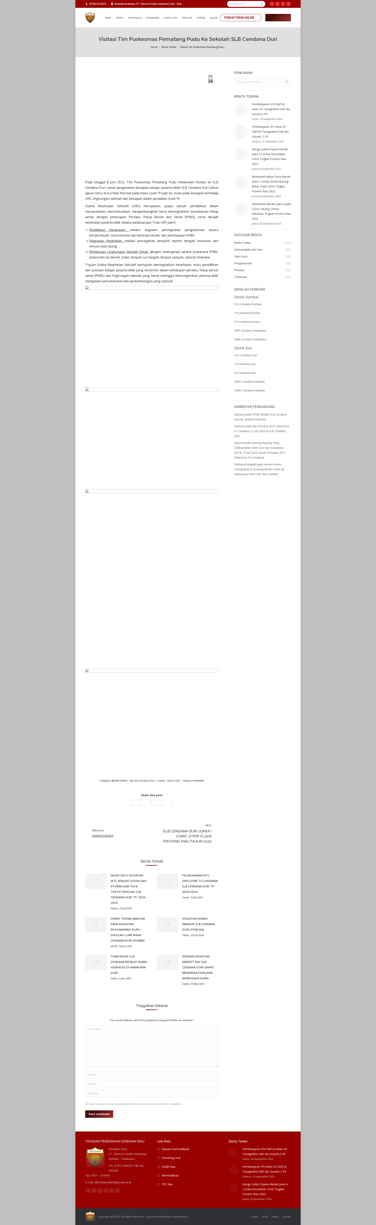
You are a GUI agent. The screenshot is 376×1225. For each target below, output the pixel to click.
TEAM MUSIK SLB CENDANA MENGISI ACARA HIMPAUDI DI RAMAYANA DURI (129, 964)
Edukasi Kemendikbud (175, 1149)
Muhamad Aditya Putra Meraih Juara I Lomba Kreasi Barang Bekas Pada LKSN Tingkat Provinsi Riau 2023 (271, 184)
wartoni (239, 443)
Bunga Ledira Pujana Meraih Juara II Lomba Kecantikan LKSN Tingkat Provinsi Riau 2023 (270, 156)
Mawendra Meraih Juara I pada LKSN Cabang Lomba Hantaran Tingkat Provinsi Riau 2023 (271, 211)
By (142, 780)
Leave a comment (193, 780)
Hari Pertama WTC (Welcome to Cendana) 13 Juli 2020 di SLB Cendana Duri (261, 431)
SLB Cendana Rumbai (248, 304)
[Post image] (96, 881)
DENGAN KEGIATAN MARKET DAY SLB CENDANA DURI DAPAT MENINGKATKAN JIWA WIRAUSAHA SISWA (198, 967)
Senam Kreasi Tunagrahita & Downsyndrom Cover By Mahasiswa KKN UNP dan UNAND (259, 469)
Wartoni (239, 414)
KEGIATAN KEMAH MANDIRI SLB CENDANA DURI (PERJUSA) (198, 924)
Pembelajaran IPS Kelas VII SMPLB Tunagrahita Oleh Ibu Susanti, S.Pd (270, 131)
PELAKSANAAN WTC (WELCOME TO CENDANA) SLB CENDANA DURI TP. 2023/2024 (200, 883)
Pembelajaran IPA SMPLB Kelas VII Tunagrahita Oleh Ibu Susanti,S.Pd (271, 109)
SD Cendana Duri (245, 373)
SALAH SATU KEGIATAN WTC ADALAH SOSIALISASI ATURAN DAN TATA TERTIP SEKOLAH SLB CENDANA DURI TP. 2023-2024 (129, 889)
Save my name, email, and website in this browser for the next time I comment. (135, 1104)
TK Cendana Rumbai (247, 313)
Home (154, 47)
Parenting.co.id (171, 1158)
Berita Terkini (169, 47)
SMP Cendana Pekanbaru (250, 330)
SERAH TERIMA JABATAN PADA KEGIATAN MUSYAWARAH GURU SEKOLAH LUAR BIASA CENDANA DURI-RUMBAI (128, 929)
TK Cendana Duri (245, 364)
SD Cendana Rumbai (247, 322)
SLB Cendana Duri (245, 355)
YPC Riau (167, 1184)
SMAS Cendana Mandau (249, 390)
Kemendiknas (170, 1175)
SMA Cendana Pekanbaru (250, 339)
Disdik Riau (168, 1166)
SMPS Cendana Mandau (249, 381)
